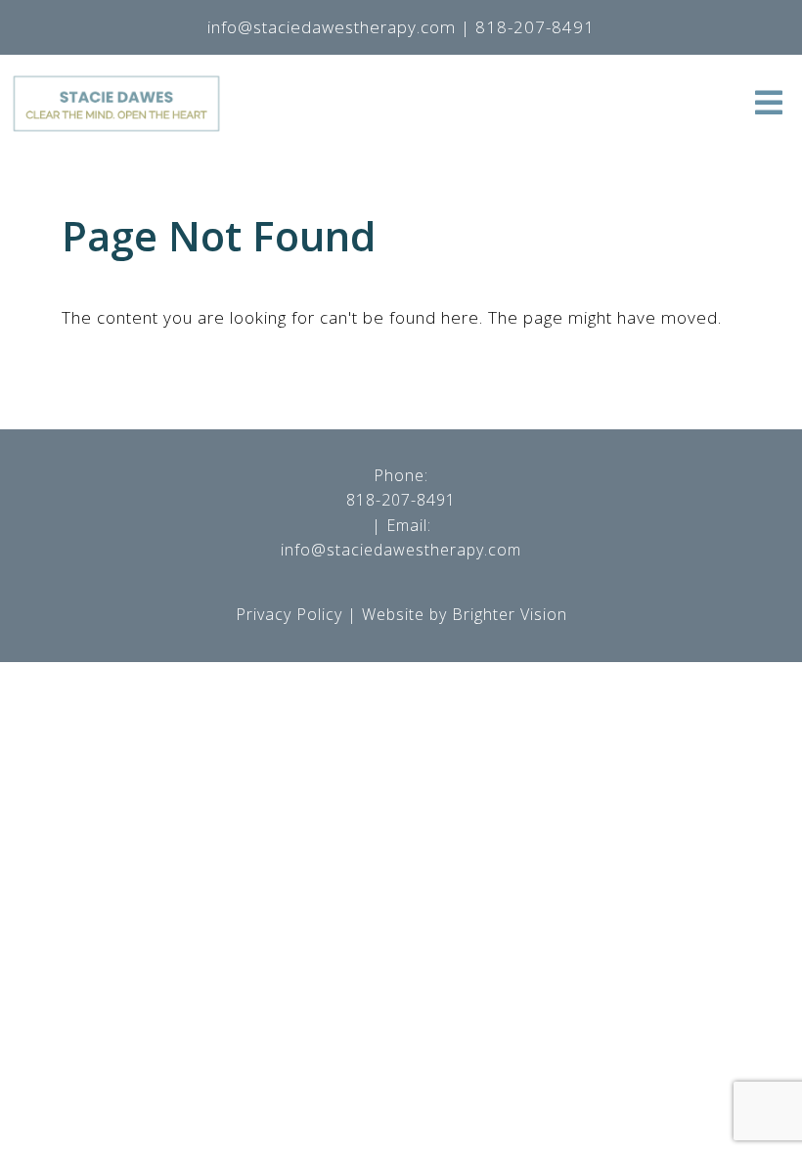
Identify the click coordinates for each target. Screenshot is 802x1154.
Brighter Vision (509, 614)
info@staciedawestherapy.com (401, 549)
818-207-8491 (401, 499)
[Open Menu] (768, 104)
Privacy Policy (289, 614)
